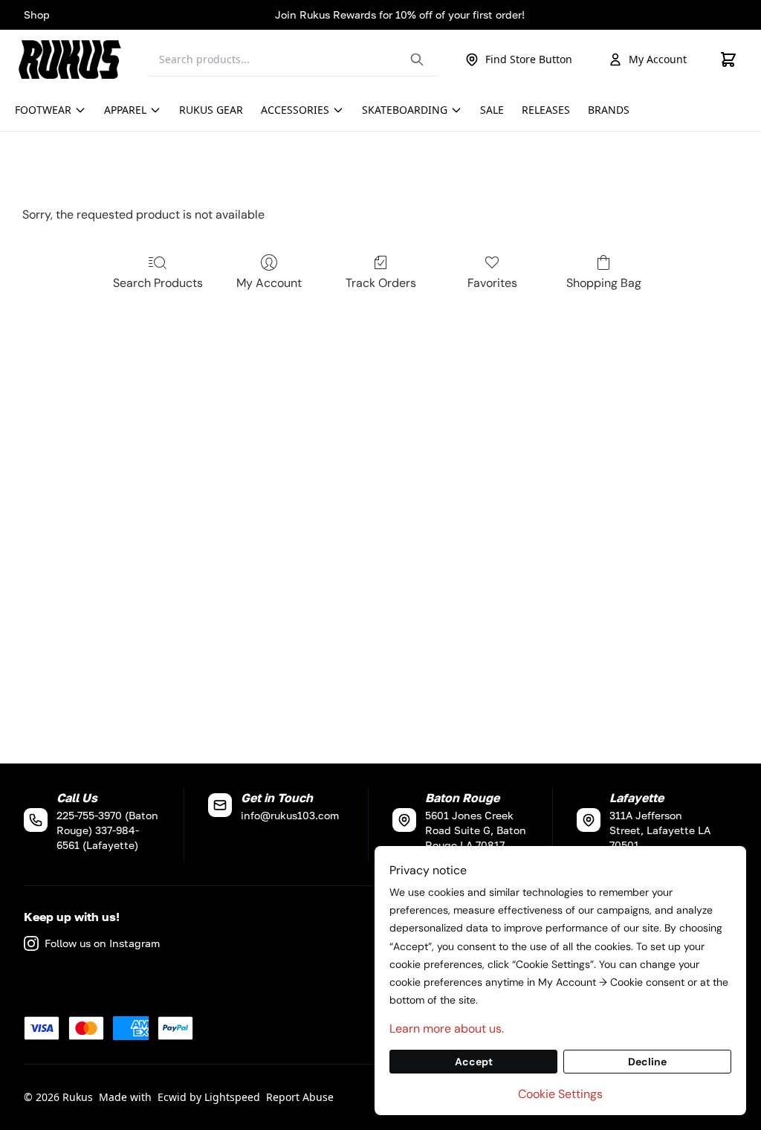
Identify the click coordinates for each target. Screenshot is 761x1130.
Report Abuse (300, 1097)
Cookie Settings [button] (560, 1094)
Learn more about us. (446, 1028)
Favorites (492, 283)
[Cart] (728, 59)
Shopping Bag (603, 283)
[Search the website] (417, 59)
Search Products (158, 283)
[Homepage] (73, 59)
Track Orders (381, 283)
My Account (658, 59)
